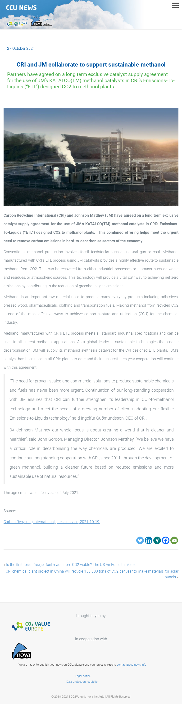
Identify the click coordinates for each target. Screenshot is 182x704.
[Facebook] (165, 540)
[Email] (174, 540)
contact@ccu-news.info (131, 664)
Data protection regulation (82, 681)
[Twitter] (140, 540)
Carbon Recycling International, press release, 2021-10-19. (52, 522)
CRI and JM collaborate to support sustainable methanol (91, 64)
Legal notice (83, 676)
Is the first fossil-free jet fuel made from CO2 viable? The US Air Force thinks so (71, 564)
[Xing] (157, 540)
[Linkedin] (148, 540)
